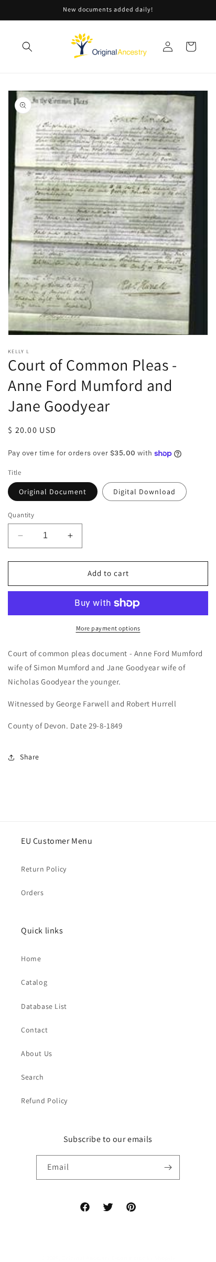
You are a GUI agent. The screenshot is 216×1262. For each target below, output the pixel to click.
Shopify (165, 1257)
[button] (27, 46)
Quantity (21, 514)
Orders (32, 892)
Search (32, 1077)
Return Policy (44, 869)
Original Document (53, 491)
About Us (36, 1053)
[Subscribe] (167, 1167)
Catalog (34, 982)
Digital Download (144, 491)
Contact (34, 1030)
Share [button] (29, 756)
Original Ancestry (86, 1257)
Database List (44, 1006)
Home (31, 958)
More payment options (108, 628)
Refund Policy (44, 1100)
